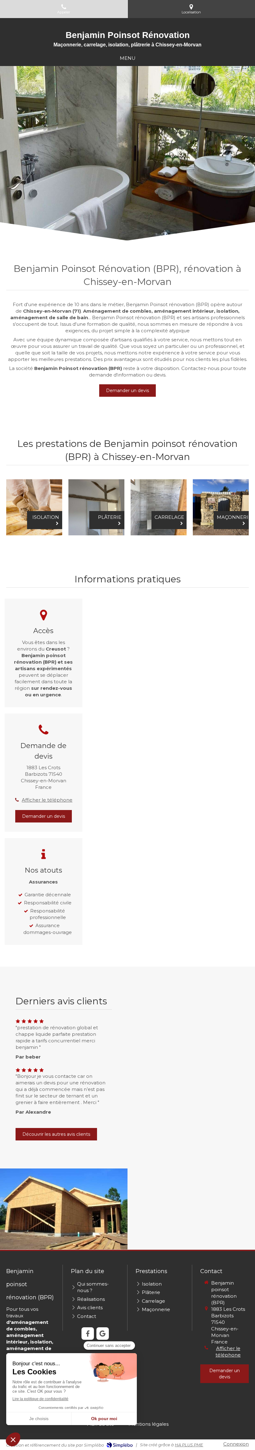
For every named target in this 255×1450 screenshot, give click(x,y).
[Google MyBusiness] (102, 1333)
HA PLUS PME (189, 1444)
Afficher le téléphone (47, 800)
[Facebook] (87, 1333)
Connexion (236, 1444)
